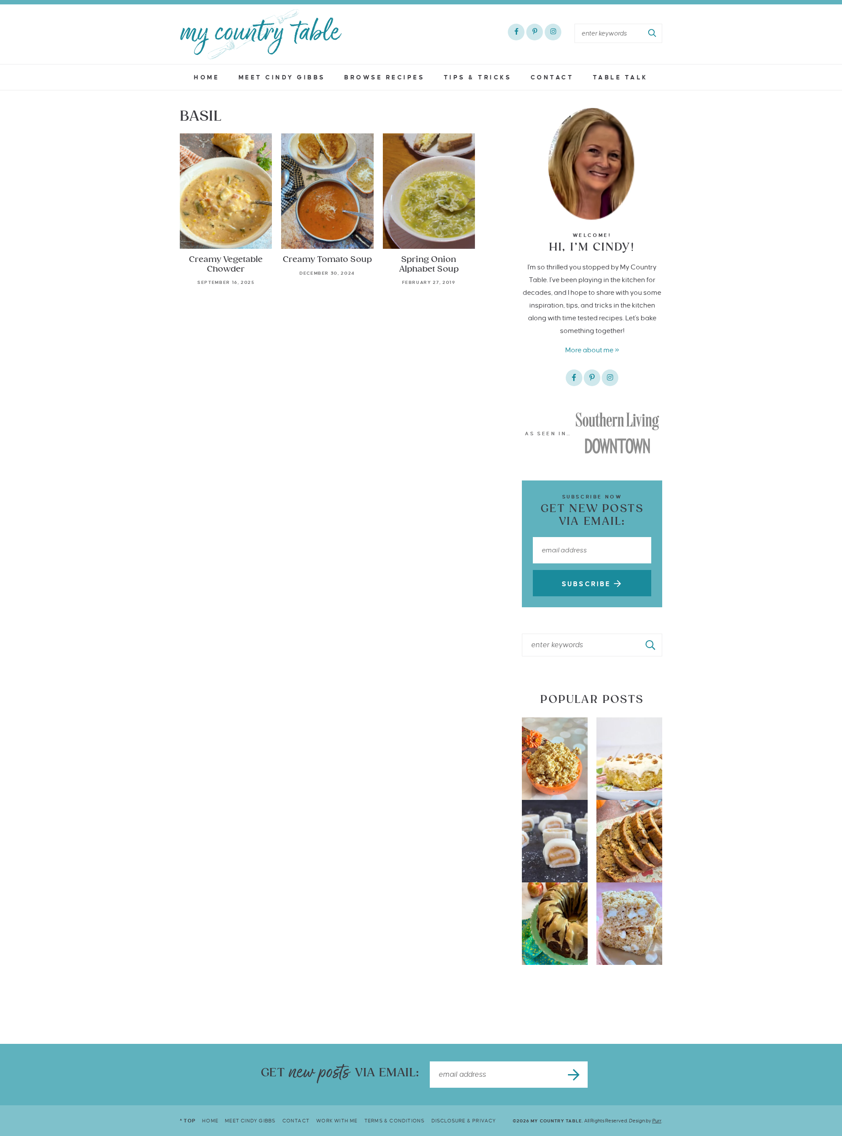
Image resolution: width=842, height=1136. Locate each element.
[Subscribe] (574, 1074)
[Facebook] (516, 32)
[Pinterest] (534, 32)
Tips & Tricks (478, 77)
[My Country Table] (261, 34)
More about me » (592, 350)
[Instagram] (553, 32)
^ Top (188, 1120)
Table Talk (620, 77)
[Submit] (652, 33)
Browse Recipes (384, 77)
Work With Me (336, 1120)
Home (206, 77)
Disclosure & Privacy (464, 1120)
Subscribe (588, 584)
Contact (552, 77)
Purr (656, 1120)
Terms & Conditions (394, 1120)
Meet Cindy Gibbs (282, 77)
